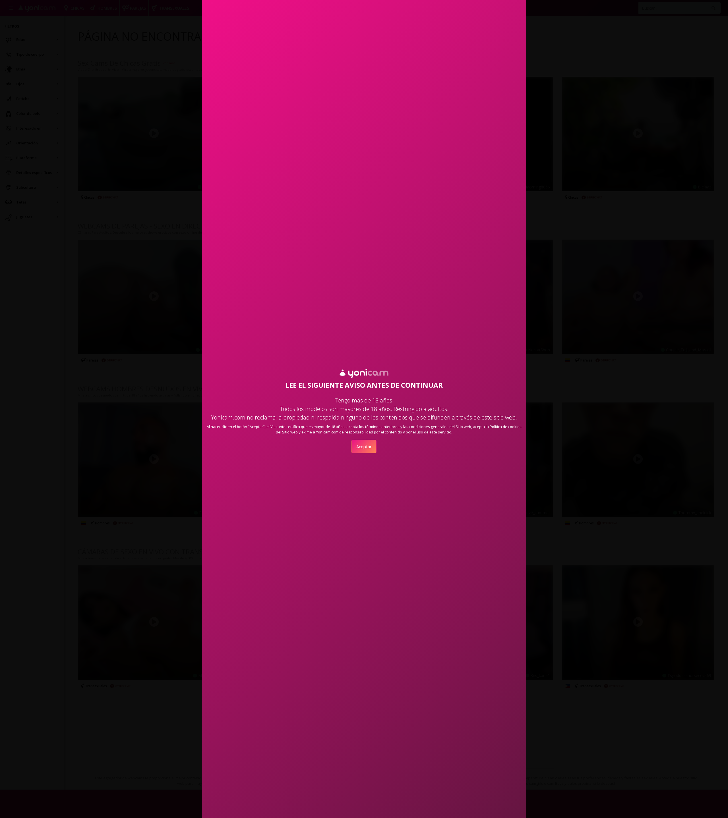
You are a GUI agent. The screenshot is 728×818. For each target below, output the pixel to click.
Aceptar (364, 446)
